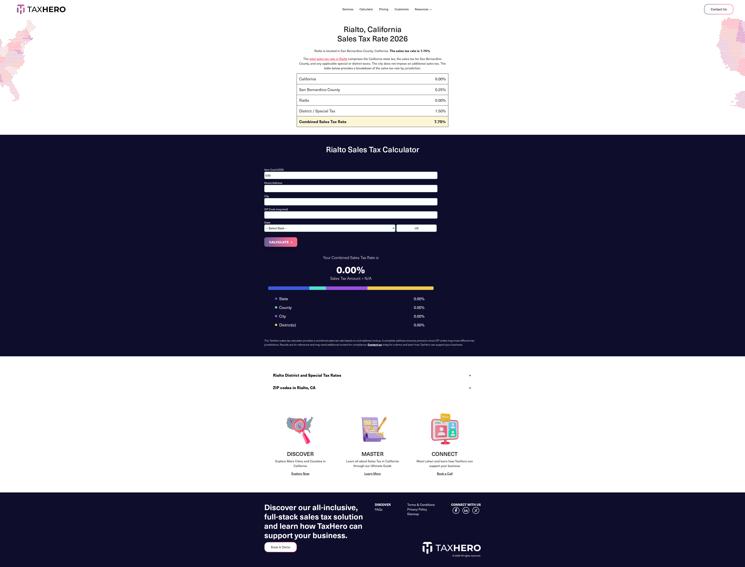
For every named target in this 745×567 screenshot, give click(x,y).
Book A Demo (280, 547)
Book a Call (445, 473)
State (267, 222)
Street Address (273, 183)
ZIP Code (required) (276, 209)
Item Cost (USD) (274, 170)
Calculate (279, 242)
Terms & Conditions (421, 504)
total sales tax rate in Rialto (328, 58)
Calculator (366, 9)
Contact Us (719, 9)
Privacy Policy (417, 509)
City (266, 196)
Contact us (375, 344)
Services (347, 9)
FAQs (378, 509)
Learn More (372, 473)
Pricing (383, 9)
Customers (402, 9)
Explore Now (300, 473)
